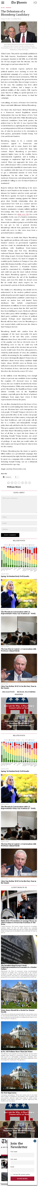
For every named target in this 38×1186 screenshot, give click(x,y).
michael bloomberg (26, 692)
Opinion (8, 7)
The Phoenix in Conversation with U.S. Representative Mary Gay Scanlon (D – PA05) (18, 612)
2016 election (8, 692)
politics (19, 694)
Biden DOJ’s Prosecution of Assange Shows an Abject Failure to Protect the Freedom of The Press (19, 922)
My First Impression (8, 1093)
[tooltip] (8, 482)
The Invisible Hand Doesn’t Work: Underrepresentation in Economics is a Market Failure (19, 967)
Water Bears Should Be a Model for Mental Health (17, 1011)
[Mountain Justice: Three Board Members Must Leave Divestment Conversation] (19, 722)
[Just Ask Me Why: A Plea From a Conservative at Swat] (19, 705)
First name (14, 1151)
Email (12, 1167)
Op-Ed (3, 7)
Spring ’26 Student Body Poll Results (15, 576)
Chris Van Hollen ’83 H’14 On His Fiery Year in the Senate (18, 687)
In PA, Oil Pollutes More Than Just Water (17, 1051)
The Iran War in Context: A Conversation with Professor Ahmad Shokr (18, 650)
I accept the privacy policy (21, 1174)
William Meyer (17, 19)
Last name (14, 1159)
